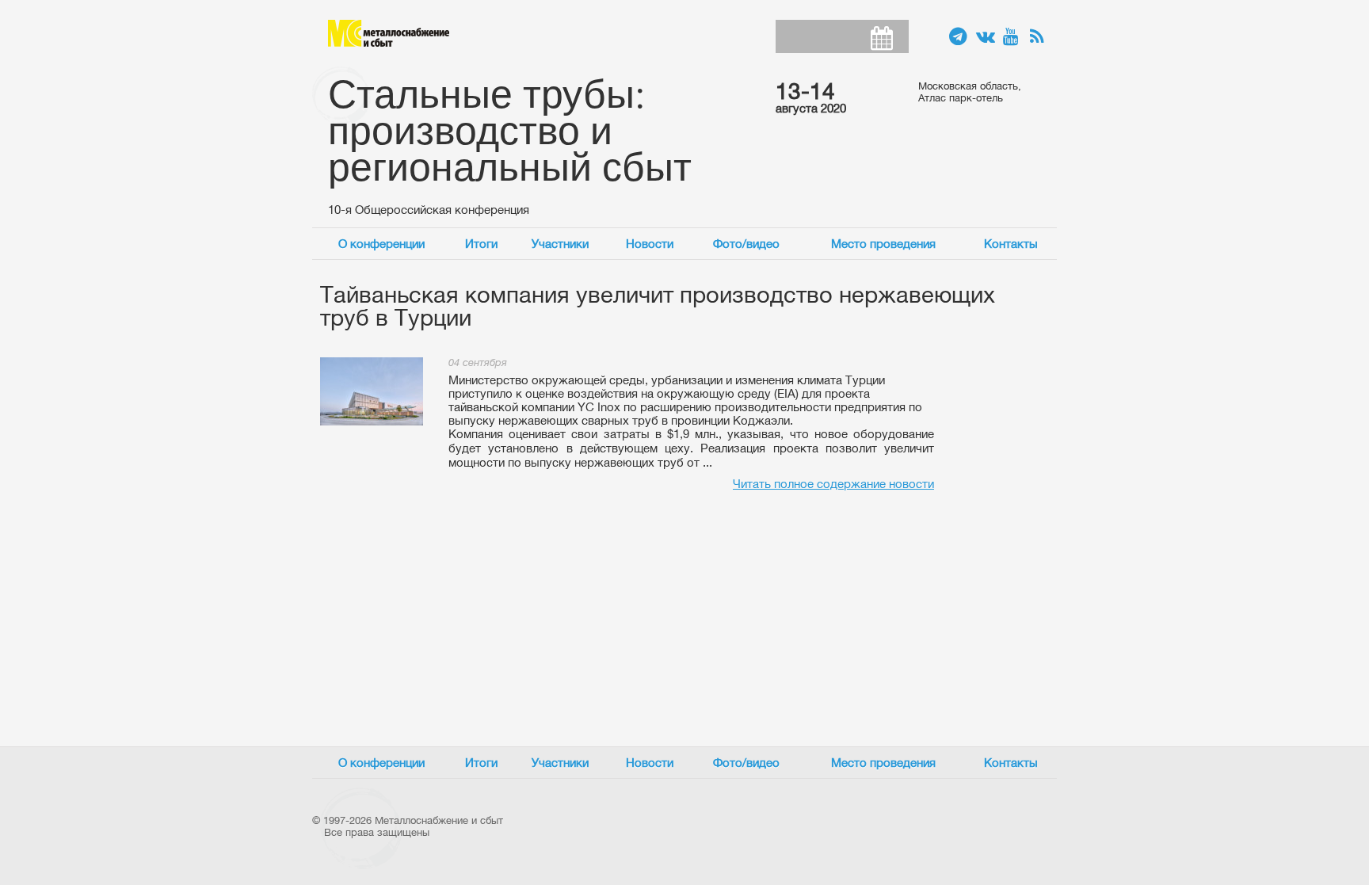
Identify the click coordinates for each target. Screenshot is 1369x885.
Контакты (1011, 243)
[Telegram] (958, 37)
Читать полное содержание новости (833, 483)
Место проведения (883, 243)
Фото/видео (746, 243)
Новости (649, 243)
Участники (560, 243)
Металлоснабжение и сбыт (388, 33)
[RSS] (1039, 37)
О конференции (381, 243)
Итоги (481, 243)
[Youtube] (1012, 37)
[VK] (985, 37)
